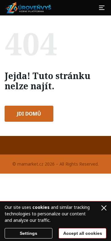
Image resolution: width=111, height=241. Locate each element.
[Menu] (101, 8)
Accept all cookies (82, 233)
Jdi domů (29, 113)
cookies (41, 207)
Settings (28, 233)
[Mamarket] (29, 8)
